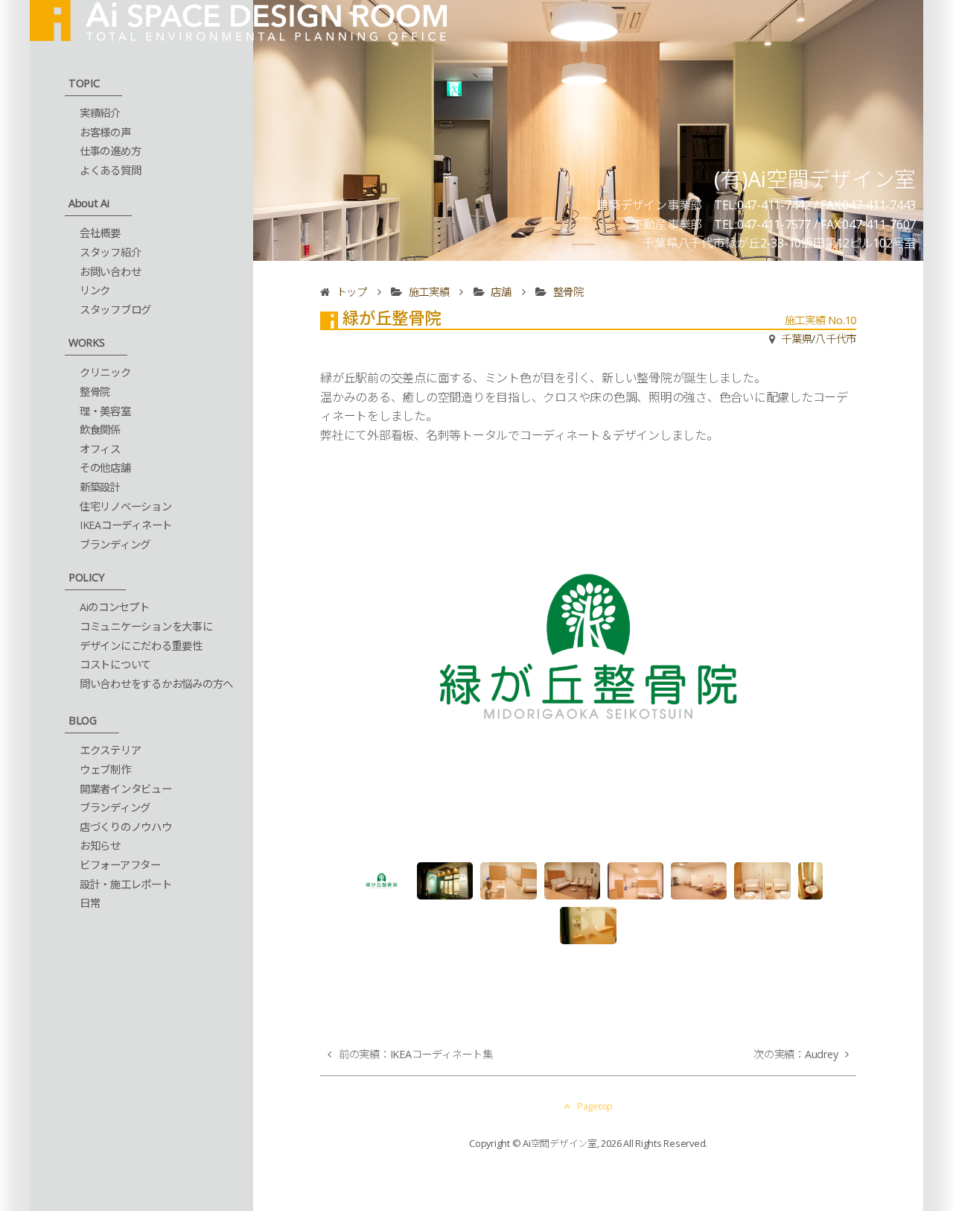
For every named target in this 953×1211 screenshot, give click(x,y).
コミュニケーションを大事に (146, 626)
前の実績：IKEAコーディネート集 (416, 1054)
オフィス (100, 449)
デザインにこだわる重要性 (141, 646)
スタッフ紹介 (110, 252)
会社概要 (100, 233)
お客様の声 (105, 132)
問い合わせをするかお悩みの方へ (156, 684)
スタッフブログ (115, 310)
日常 (90, 903)
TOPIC (84, 83)
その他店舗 (105, 468)
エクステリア (110, 750)
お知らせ (100, 845)
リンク (95, 290)
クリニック (105, 372)
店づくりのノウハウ (126, 827)
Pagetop (595, 1106)
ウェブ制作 (105, 769)
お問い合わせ (110, 272)
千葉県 (796, 339)
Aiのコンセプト (115, 607)
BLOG (82, 720)
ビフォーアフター (120, 865)
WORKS (86, 342)
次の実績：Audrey (795, 1054)
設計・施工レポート (126, 884)
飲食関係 (100, 430)
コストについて (115, 664)
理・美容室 (105, 411)
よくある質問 (110, 170)
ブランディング (115, 544)
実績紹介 (100, 113)
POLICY (86, 577)
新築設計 (100, 487)
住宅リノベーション (126, 506)
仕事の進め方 (110, 151)
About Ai (88, 203)
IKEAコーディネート (126, 525)
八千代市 (835, 339)
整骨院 (95, 392)
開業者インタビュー (126, 789)
